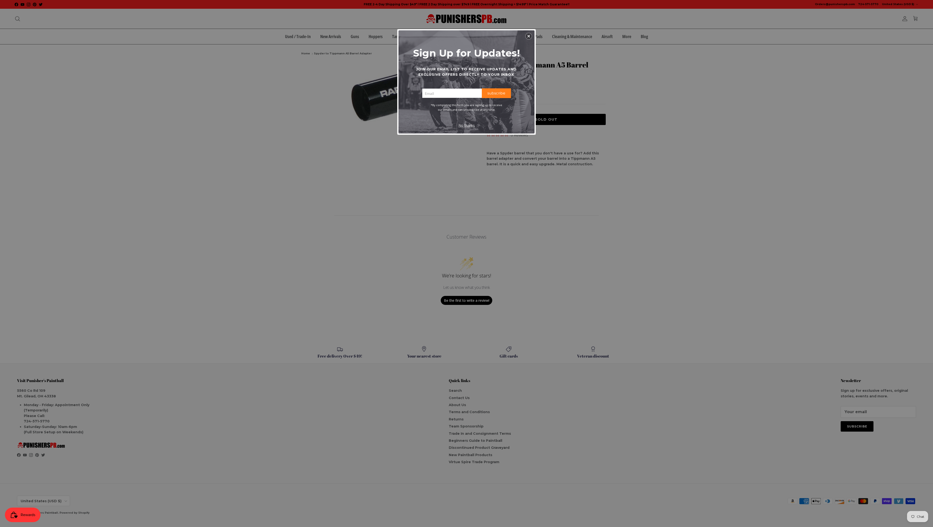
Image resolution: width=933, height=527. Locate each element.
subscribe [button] (496, 93)
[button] (529, 36)
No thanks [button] (466, 125)
